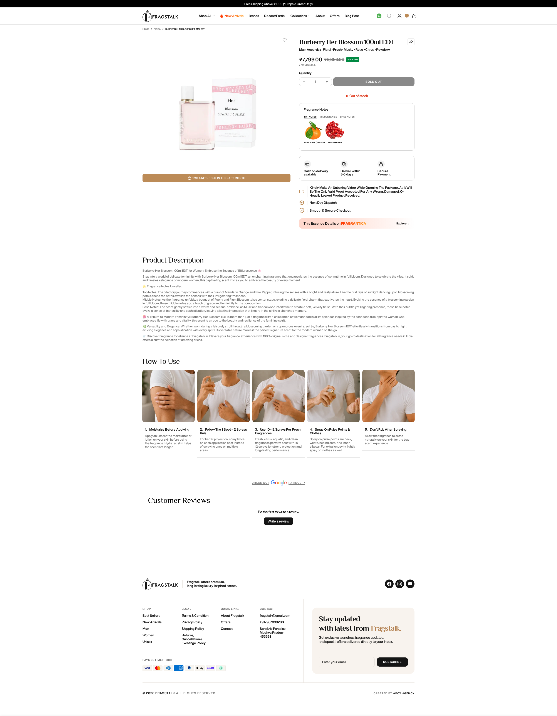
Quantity (305, 73)
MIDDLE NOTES (328, 116)
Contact (227, 628)
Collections (298, 15)
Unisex (147, 641)
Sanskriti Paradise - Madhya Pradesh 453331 (273, 632)
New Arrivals (152, 622)
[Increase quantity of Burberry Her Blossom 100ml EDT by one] (327, 81)
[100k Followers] (399, 584)
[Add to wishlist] (284, 40)
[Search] (389, 16)
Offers (334, 15)
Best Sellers (151, 615)
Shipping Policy (193, 628)
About (320, 15)
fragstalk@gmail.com (275, 615)
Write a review (278, 521)
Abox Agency (403, 693)
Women (148, 635)
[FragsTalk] (160, 16)
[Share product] (411, 41)
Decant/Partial (274, 15)
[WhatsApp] (379, 15)
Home (146, 29)
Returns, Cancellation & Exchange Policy (194, 639)
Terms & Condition (195, 615)
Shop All (205, 15)
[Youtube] (410, 584)
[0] (414, 16)
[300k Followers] (389, 584)
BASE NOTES (347, 116)
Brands (254, 15)
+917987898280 (272, 622)
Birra (157, 29)
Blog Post (352, 15)
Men (146, 628)
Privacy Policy (192, 622)
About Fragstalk (232, 615)
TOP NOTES (310, 116)
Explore (401, 223)
